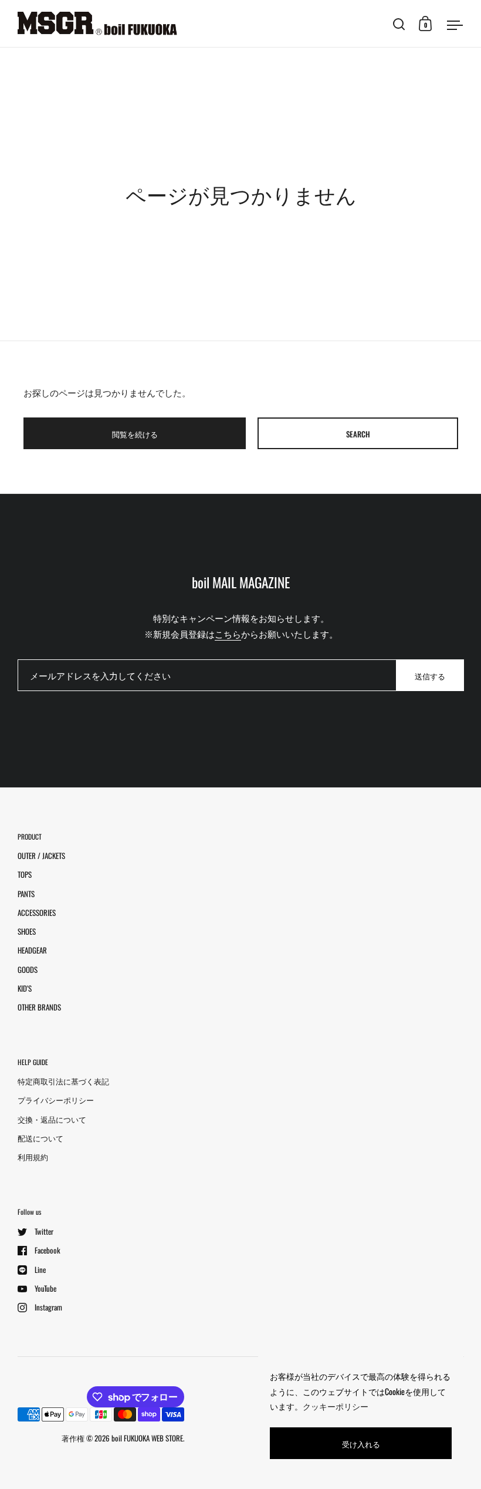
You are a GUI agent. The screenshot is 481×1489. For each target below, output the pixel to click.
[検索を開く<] (399, 24)
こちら (228, 633)
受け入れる (361, 1444)
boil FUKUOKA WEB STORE (147, 1438)
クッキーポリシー (335, 1406)
